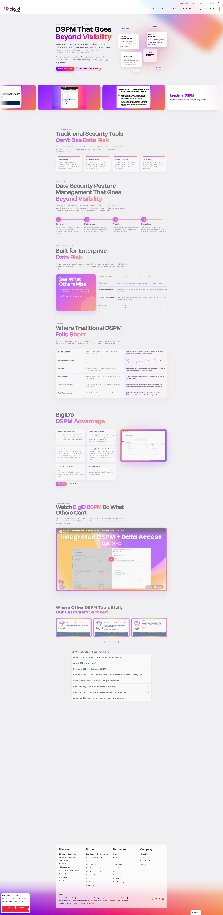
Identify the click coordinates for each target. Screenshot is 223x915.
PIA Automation (91, 882)
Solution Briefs (118, 864)
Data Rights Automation (94, 871)
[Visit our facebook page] (159, 899)
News (187, 3)
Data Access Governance (95, 857)
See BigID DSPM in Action (65, 68)
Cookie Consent (91, 861)
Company (197, 9)
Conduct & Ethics (64, 900)
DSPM (88, 878)
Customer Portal (202, 3)
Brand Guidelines (146, 861)
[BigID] (12, 9)
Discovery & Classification (68, 854)
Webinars (116, 861)
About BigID (144, 854)
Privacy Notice (69, 898)
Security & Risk (64, 863)
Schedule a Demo (211, 9)
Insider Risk (63, 877)
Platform (156, 9)
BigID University (118, 882)
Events (115, 857)
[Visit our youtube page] (163, 899)
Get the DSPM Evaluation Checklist (88, 68)
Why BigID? (186, 9)
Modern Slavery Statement (80, 900)
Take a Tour (61, 482)
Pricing (193, 3)
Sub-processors (96, 900)
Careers (143, 857)
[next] (119, 640)
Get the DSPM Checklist (90, 800)
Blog (181, 3)
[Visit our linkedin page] (156, 899)
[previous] (104, 640)
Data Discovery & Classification (97, 854)
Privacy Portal (91, 885)
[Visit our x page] (152, 899)
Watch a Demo (74, 482)
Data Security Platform (94, 875)
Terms (61, 898)
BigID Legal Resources (109, 898)
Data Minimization (65, 874)
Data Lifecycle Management (69, 870)
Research (116, 875)
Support (105, 900)
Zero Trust (62, 881)
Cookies (79, 898)
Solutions (146, 9)
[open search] (218, 3)
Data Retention (91, 868)
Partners (176, 9)
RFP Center (117, 878)
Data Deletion (91, 864)
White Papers (117, 868)
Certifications (122, 898)
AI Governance (64, 867)
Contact (212, 3)
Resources (166, 9)
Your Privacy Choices (90, 898)
